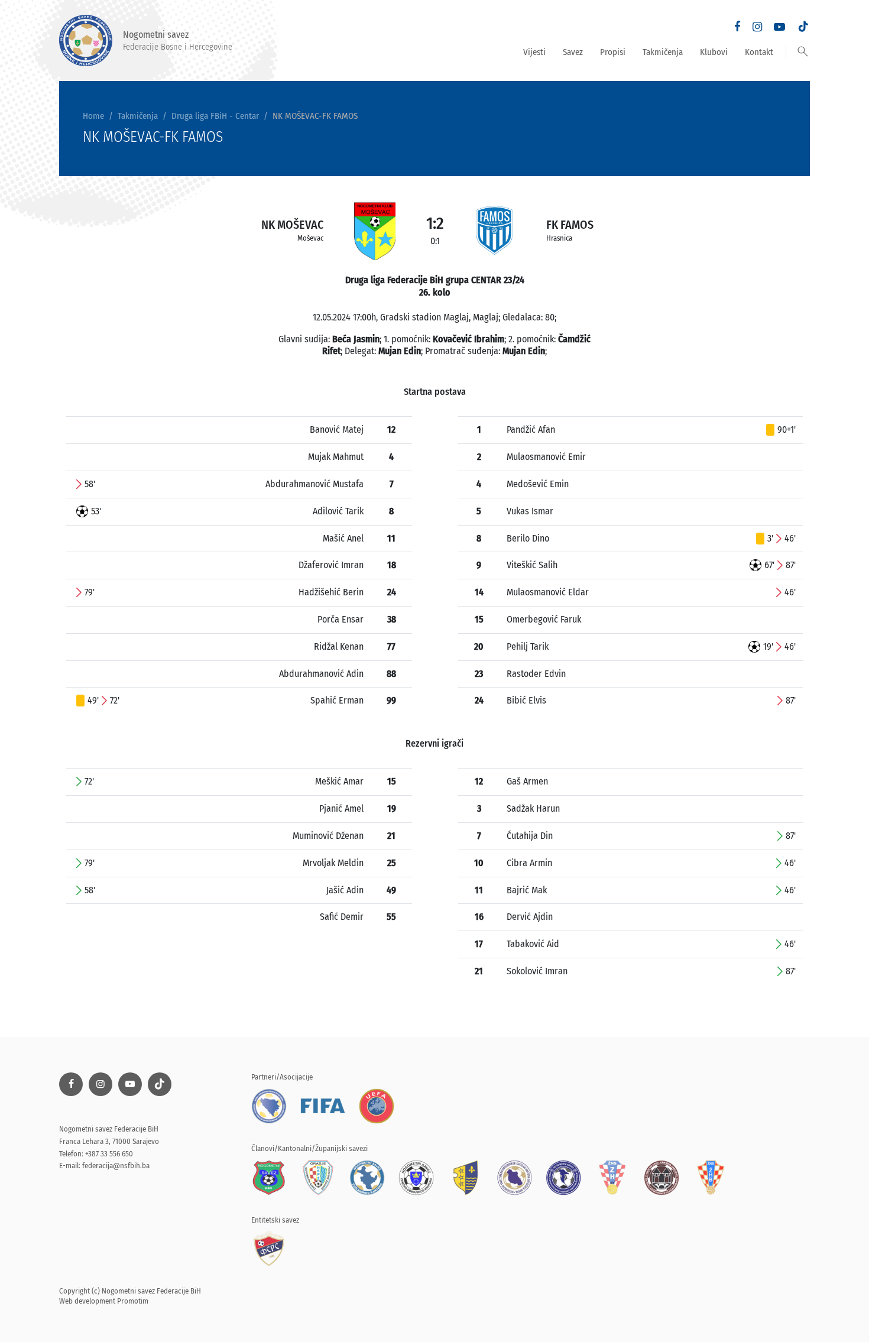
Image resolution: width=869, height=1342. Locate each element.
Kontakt (759, 52)
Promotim (132, 1300)
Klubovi (714, 52)
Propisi (612, 52)
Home (93, 116)
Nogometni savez (177, 40)
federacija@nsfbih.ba (116, 1165)
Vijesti (534, 52)
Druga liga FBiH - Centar (215, 116)
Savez (573, 52)
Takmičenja (663, 52)
